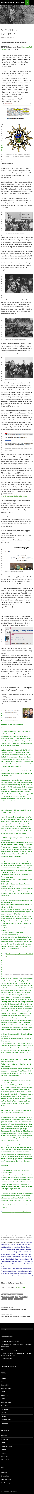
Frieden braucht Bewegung (9, 1350)
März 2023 (4, 1381)
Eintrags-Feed (5, 1476)
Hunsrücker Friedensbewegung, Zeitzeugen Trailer (16, 1315)
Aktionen (5, 1294)
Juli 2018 (3, 1392)
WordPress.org (5, 1483)
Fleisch (3, 1442)
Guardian (3, 1449)
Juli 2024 (3, 1378)
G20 (17, 1296)
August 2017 (4, 1395)
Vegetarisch (4, 1456)
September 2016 (6, 1402)
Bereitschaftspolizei (16, 1294)
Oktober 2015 (5, 1409)
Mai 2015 (4, 1412)
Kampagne (17, 27)
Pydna (11, 1299)
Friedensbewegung (7, 27)
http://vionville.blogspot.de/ (11, 720)
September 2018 (6, 1388)
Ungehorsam (19, 1299)
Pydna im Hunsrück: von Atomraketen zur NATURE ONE (13, 2)
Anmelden (4, 1472)
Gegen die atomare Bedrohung (10, 1341)
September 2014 (6, 1419)
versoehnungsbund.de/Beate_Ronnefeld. (14, 496)
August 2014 (4, 1423)
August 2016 (4, 1406)
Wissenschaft (5, 1460)
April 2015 (4, 1416)
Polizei (4, 1299)
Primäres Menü (31, 2)
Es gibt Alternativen (6, 1358)
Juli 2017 (3, 1399)
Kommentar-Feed (6, 1479)
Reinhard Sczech (20, 1287)
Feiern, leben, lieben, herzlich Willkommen (13, 1308)
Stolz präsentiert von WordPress (9, 1491)
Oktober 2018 (5, 1385)
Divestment (4, 1439)
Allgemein (4, 1435)
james (12, 37)
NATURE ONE (23, 1296)
